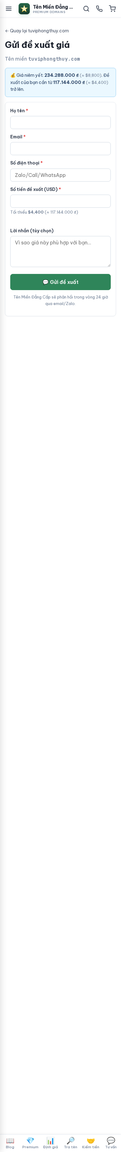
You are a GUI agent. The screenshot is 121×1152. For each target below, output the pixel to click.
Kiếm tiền (90, 1142)
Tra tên (70, 1142)
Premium (30, 1142)
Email (16, 137)
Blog (10, 1142)
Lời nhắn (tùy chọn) (32, 231)
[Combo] (112, 8)
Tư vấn (111, 1142)
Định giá (50, 1142)
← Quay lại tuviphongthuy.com (37, 31)
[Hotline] (99, 8)
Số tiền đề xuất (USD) (34, 189)
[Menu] (8, 8)
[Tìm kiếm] (86, 8)
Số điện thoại (24, 163)
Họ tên (17, 110)
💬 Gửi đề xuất (60, 282)
